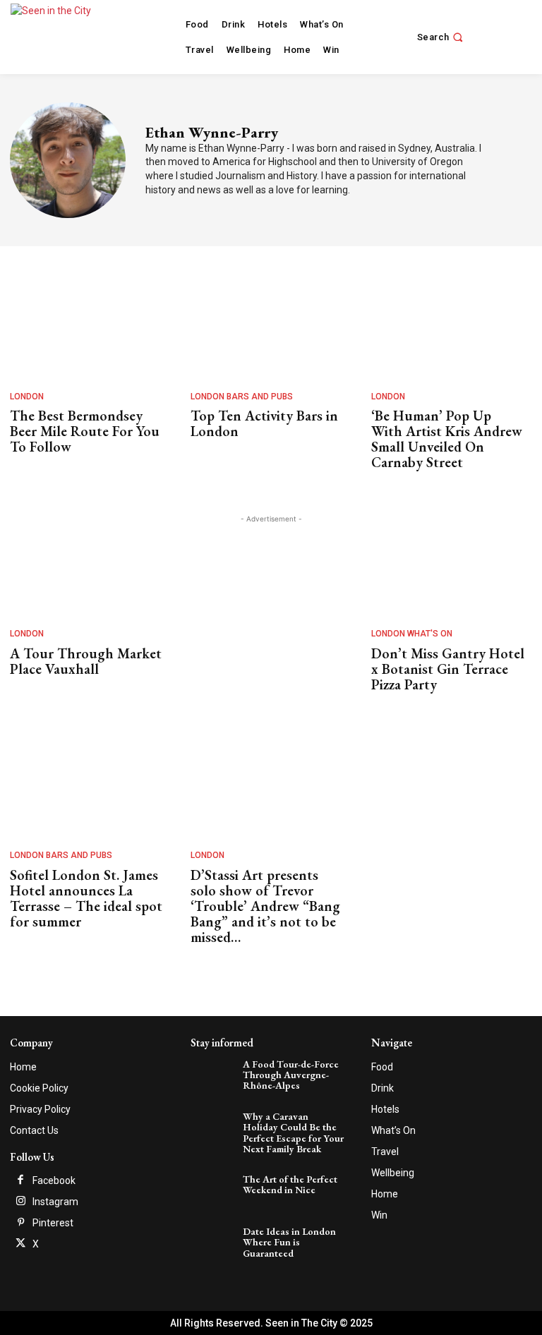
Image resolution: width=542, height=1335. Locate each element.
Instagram (55, 1202)
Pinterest (52, 1223)
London (27, 396)
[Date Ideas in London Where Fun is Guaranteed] (215, 1242)
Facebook (54, 1180)
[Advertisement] (271, 597)
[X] (20, 1244)
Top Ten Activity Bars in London (264, 423)
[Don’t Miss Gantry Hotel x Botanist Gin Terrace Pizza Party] (448, 566)
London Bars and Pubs (242, 396)
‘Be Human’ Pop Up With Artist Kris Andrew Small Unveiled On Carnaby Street (446, 438)
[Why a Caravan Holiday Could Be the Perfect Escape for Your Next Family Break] (215, 1126)
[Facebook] (20, 1180)
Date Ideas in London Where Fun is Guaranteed (289, 1242)
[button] (441, 37)
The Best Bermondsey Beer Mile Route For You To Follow (84, 431)
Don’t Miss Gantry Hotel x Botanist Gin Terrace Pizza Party (447, 669)
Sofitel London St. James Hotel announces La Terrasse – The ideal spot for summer (86, 898)
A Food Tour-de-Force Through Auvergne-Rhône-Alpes (291, 1075)
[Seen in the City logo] (65, 35)
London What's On (411, 634)
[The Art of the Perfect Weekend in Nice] (215, 1189)
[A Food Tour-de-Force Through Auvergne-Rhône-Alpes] (215, 1074)
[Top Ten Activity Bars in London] (267, 328)
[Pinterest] (20, 1222)
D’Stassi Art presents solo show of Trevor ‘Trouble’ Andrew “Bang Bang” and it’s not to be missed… (265, 906)
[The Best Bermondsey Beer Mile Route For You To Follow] (87, 328)
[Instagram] (20, 1201)
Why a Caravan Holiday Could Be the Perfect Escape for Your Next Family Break (293, 1132)
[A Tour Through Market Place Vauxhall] (87, 566)
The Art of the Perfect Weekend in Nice (290, 1184)
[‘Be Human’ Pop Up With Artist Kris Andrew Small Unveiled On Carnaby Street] (448, 328)
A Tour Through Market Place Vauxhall (86, 661)
